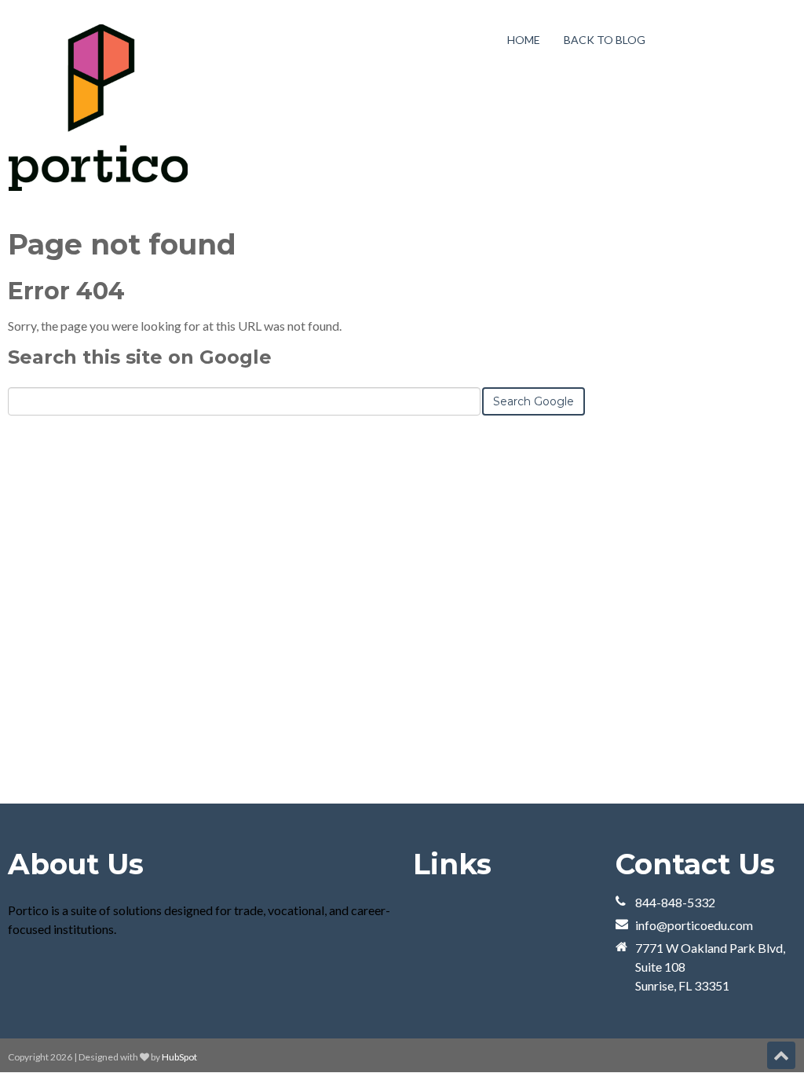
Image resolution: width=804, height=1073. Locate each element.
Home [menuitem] (523, 39)
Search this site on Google (140, 357)
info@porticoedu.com (694, 924)
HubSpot (179, 1057)
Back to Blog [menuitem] (604, 39)
